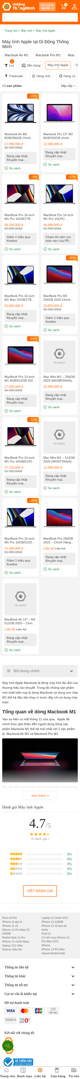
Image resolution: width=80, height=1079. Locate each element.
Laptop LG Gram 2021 (55, 917)
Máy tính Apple (58, 65)
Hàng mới (43, 76)
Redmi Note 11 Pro (13, 937)
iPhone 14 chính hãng (15, 941)
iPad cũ (46, 933)
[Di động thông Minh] (18, 6)
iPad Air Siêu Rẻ (12, 949)
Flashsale (16, 76)
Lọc (11, 64)
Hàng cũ (69, 76)
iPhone (46, 945)
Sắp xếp (67, 86)
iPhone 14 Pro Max (53, 949)
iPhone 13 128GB (52, 921)
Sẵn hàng (33, 65)
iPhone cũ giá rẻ (12, 921)
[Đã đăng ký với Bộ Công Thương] (17, 1062)
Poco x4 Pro (9, 917)
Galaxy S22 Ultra (12, 945)
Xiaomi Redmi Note (53, 953)
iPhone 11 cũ (10, 925)
